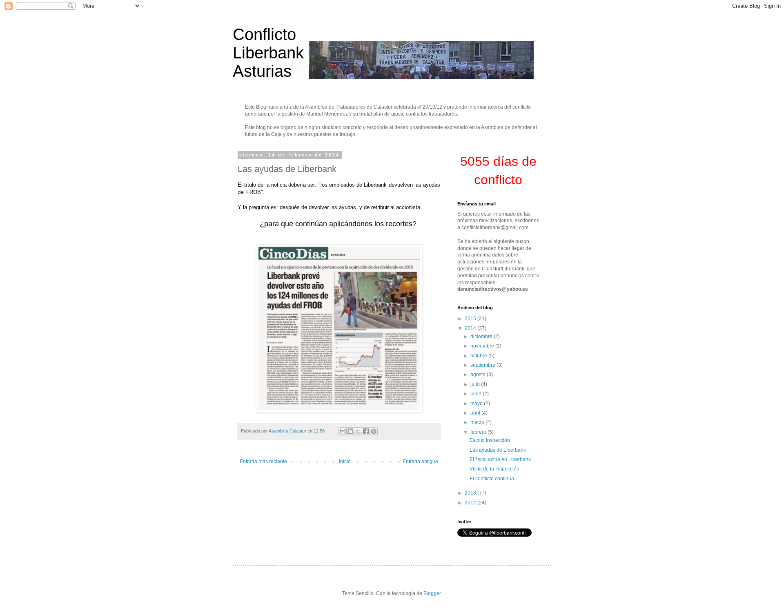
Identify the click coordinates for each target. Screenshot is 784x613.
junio (476, 394)
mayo (477, 403)
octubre (479, 356)
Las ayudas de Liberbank (498, 450)
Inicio (345, 461)
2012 (471, 503)
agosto (478, 374)
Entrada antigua (420, 461)
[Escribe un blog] (350, 431)
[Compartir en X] (358, 431)
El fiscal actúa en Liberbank (500, 459)
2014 (471, 328)
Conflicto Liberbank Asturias (268, 52)
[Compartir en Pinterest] (374, 431)
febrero (479, 432)
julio (475, 384)
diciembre (482, 336)
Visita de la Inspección (494, 469)
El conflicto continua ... (494, 478)
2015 (471, 318)
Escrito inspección (490, 440)
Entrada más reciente (263, 461)
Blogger (432, 593)
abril (475, 413)
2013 (471, 493)
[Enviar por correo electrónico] (343, 431)
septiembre (483, 365)
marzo (478, 422)
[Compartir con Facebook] (366, 431)
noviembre (482, 346)
